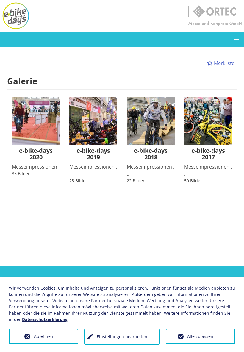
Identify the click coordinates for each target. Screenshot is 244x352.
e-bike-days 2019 (93, 154)
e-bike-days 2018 (151, 154)
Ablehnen (43, 336)
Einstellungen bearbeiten (122, 336)
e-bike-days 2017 (208, 154)
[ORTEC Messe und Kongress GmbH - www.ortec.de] (215, 16)
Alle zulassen (200, 336)
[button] (236, 39)
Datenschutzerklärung (45, 319)
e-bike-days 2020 (36, 154)
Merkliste (223, 63)
